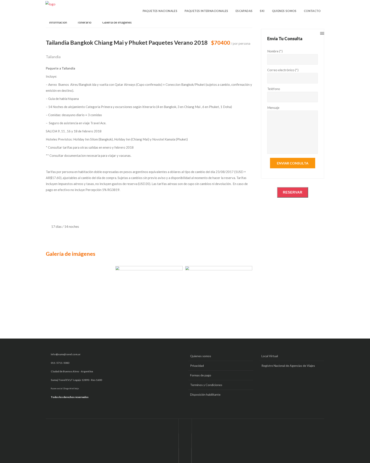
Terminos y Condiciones (206, 385)
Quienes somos (200, 356)
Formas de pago (200, 375)
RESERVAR (292, 192)
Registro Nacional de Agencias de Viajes (288, 365)
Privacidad (197, 365)
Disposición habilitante (205, 394)
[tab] (60, 23)
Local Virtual (269, 356)
